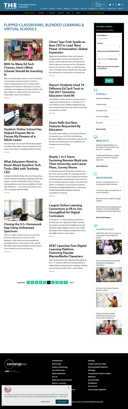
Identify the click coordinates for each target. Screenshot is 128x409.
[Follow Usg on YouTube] (119, 5)
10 (66, 282)
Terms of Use (76, 402)
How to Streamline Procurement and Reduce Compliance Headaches (108, 263)
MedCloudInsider (58, 373)
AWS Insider (56, 364)
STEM (68, 13)
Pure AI (55, 376)
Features (52, 8)
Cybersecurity (101, 104)
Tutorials (41, 13)
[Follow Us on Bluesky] (110, 5)
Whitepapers (104, 177)
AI (73, 13)
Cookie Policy (63, 396)
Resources (92, 8)
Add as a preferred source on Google (100, 4)
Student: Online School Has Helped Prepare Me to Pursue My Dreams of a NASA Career (23, 134)
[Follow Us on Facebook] (113, 4)
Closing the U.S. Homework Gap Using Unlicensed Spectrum (23, 227)
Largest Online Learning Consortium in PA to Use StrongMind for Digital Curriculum (65, 210)
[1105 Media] (16, 382)
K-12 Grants (51, 13)
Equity (78, 13)
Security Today (93, 380)
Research (76, 8)
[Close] (68, 387)
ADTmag (91, 360)
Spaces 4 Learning (59, 383)
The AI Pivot (92, 386)
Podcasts (84, 8)
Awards (66, 8)
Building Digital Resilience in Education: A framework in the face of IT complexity (107, 147)
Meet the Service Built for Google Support (108, 199)
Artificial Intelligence (103, 98)
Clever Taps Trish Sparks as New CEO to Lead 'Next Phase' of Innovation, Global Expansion (68, 47)
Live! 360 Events (58, 370)
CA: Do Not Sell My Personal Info (92, 402)
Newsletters (112, 8)
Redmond (91, 376)
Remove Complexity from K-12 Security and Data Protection (107, 183)
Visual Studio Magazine (97, 389)
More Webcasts (102, 166)
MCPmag (91, 370)
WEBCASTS (102, 140)
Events (102, 8)
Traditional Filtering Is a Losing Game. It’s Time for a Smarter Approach (107, 157)
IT (83, 13)
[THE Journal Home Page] (20, 5)
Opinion (59, 8)
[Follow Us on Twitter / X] (116, 4)
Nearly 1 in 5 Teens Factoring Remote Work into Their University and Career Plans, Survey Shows (68, 162)
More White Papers (103, 217)
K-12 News (44, 8)
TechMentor (92, 383)
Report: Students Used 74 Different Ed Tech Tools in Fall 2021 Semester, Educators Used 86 (66, 90)
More (119, 8)
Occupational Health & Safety (99, 373)
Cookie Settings (45, 401)
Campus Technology (60, 367)
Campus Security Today (97, 364)
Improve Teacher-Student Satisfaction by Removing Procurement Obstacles (105, 315)
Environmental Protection (98, 367)
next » (72, 282)
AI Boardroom (57, 360)
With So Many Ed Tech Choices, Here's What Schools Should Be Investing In (23, 69)
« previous (21, 282)
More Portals (101, 129)
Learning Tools (101, 110)
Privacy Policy (113, 59)
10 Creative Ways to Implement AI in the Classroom (108, 191)
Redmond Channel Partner (62, 380)
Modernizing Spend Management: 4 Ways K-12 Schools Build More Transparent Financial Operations (109, 209)
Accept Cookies (62, 401)
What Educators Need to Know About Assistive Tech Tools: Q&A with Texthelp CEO (22, 166)
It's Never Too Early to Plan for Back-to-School (107, 289)
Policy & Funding (102, 116)
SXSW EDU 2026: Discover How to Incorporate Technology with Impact (108, 235)
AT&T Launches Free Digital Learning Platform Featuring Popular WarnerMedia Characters (67, 251)
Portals (101, 94)
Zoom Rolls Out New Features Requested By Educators (64, 126)
